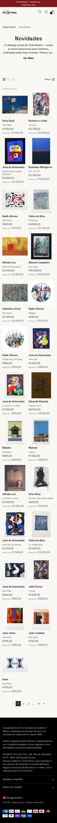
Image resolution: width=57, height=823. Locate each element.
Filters (47, 79)
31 (39, 703)
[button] (4, 79)
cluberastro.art (17, 802)
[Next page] (44, 703)
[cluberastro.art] (9, 11)
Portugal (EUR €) (14, 798)
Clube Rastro (9, 27)
